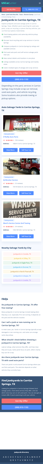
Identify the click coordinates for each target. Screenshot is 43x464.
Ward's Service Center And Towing (16, 223)
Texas (21, 14)
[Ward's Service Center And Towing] (21, 210)
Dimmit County (28, 14)
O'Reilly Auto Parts (10, 137)
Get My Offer (21, 73)
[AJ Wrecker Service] (21, 166)
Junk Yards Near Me (12, 14)
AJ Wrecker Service (10, 180)
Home (3, 14)
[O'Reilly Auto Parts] (21, 123)
